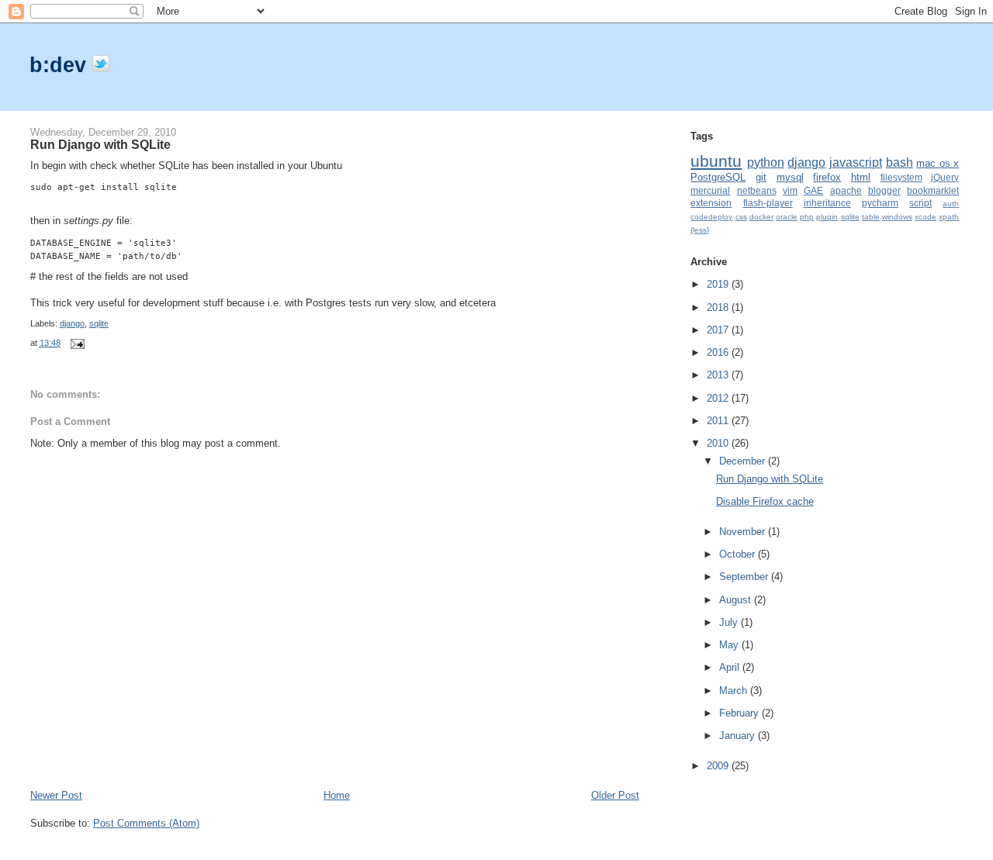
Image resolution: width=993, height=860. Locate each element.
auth (951, 203)
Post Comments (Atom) (146, 823)
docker (761, 216)
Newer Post (56, 795)
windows (897, 216)
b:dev (60, 65)
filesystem (901, 177)
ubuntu (716, 161)
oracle (787, 216)
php (807, 216)
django (72, 323)
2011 (719, 421)
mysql (790, 177)
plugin (827, 216)
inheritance (827, 203)
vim (790, 190)
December (743, 461)
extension (711, 203)
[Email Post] (75, 342)
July (730, 622)
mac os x (937, 163)
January (738, 735)
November (743, 531)
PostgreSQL (718, 177)
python (765, 162)
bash (899, 162)
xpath (949, 216)
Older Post (615, 795)
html (860, 177)
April (730, 667)
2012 (719, 398)
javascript (855, 162)
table (871, 216)
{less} (699, 230)
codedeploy (711, 216)
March (734, 690)
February (740, 713)
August (736, 600)
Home (337, 795)
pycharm (880, 203)
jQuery (945, 177)
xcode (925, 216)
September (745, 576)
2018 (719, 307)
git (761, 177)
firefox (827, 177)
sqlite (99, 323)
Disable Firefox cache (765, 501)
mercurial (710, 190)
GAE (813, 190)
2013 (719, 375)
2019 (719, 284)
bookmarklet (933, 190)
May (730, 645)
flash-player (768, 203)
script (920, 203)
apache (846, 190)
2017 (719, 330)
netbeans (757, 190)
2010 (719, 443)
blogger (884, 190)
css (741, 216)
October (738, 554)
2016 (719, 352)
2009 (719, 766)
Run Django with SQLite (100, 144)
